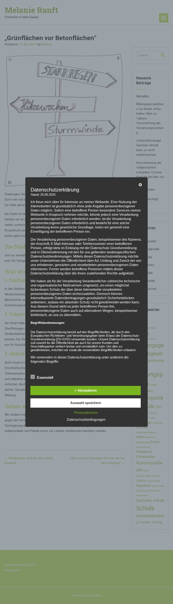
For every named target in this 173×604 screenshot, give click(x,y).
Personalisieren (86, 412)
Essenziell (45, 377)
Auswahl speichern (85, 403)
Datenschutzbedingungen (86, 419)
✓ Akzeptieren (85, 390)
